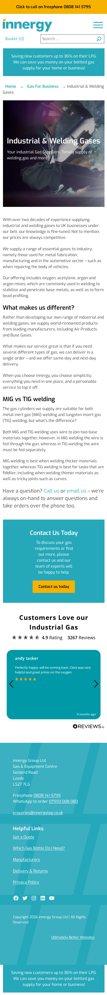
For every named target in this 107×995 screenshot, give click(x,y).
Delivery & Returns (30, 871)
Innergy (28, 25)
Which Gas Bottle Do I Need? (39, 848)
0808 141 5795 (47, 795)
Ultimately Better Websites (73, 937)
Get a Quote (23, 837)
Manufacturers (26, 859)
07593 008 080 (63, 801)
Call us (51, 491)
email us (76, 491)
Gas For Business (42, 86)
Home (10, 86)
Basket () (14, 38)
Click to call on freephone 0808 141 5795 (53, 6)
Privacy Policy (26, 882)
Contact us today (54, 586)
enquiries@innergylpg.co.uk (38, 812)
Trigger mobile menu (98, 25)
